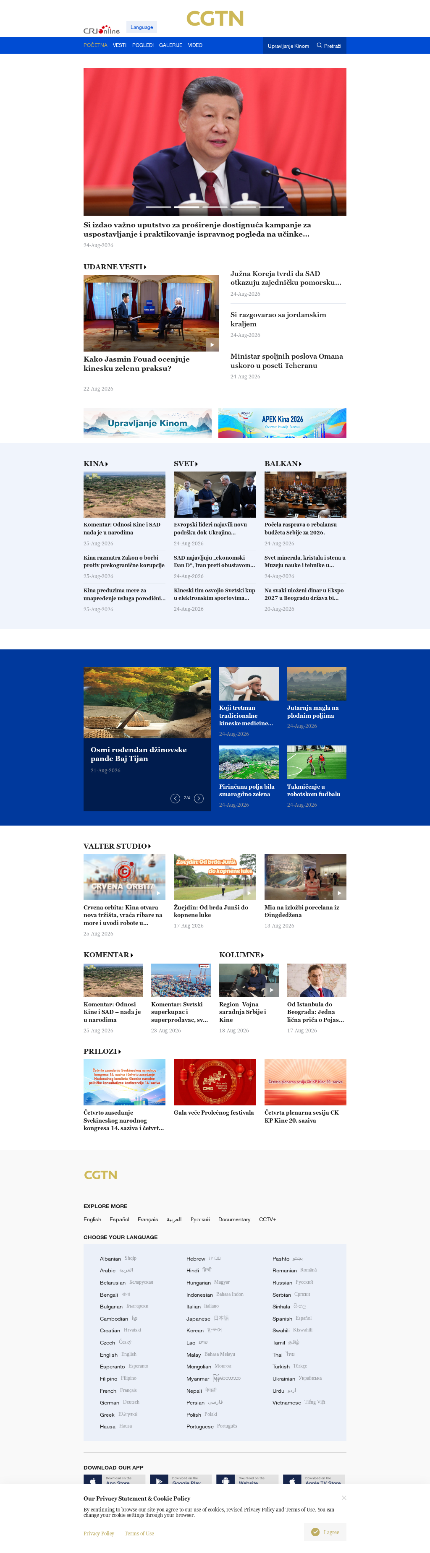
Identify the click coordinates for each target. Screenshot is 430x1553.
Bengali (114, 1294)
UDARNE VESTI (113, 267)
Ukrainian (297, 1378)
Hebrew (203, 1258)
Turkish (290, 1366)
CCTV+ (267, 1219)
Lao (197, 1342)
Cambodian (118, 1318)
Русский (200, 1219)
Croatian (120, 1330)
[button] (158, 207)
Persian (204, 1402)
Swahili (292, 1330)
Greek (118, 1414)
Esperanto (124, 1366)
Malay (210, 1354)
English (92, 1219)
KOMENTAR (106, 955)
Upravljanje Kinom (288, 45)
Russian (293, 1282)
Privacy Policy (99, 1533)
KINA (94, 464)
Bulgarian (124, 1306)
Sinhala (289, 1306)
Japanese (207, 1318)
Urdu (284, 1390)
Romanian (295, 1270)
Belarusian (126, 1282)
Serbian (291, 1294)
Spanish (292, 1318)
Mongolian (208, 1366)
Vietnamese (299, 1402)
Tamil (286, 1342)
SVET (184, 464)
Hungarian (208, 1282)
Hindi (199, 1270)
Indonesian (215, 1294)
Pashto (288, 1258)
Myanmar (213, 1378)
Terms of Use (139, 1533)
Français (148, 1219)
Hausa (115, 1426)
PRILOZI (100, 1051)
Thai (284, 1354)
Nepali (201, 1390)
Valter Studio (115, 846)
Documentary (234, 1219)
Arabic (116, 1270)
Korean (204, 1330)
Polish (201, 1414)
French (118, 1390)
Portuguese (211, 1426)
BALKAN (281, 464)
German (119, 1402)
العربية (174, 1219)
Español (119, 1219)
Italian (202, 1306)
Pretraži (332, 45)
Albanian (118, 1258)
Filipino (118, 1378)
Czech (115, 1342)
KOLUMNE (239, 955)
